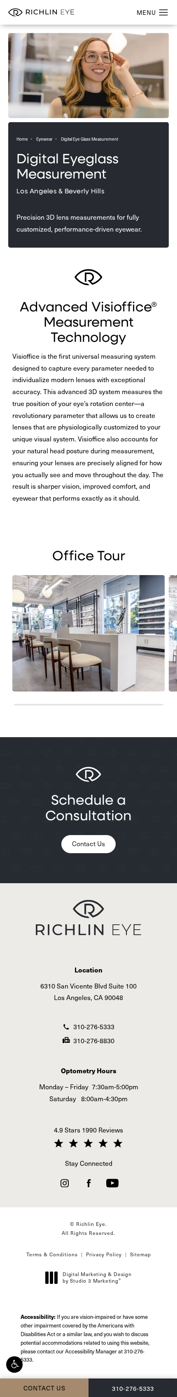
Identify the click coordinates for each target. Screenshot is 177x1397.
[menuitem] (65, 1183)
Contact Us (88, 843)
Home (22, 139)
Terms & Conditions (52, 1254)
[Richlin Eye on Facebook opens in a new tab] (88, 1183)
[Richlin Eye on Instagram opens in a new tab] (65, 1183)
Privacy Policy (104, 1254)
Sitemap (140, 1254)
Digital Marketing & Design (97, 1277)
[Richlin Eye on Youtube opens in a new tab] (112, 1183)
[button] (14, 1364)
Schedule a (88, 807)
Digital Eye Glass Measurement (89, 139)
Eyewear (44, 139)
